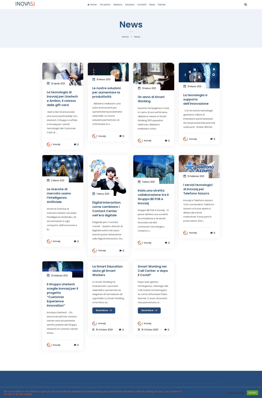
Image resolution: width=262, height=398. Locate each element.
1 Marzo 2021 (103, 193)
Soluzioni (129, 4)
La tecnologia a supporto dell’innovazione (196, 99)
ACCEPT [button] (252, 392)
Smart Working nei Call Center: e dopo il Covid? (153, 270)
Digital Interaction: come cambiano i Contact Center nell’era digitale (106, 208)
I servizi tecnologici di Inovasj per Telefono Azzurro (198, 189)
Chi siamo (105, 4)
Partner (162, 4)
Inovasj (56, 144)
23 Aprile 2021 (58, 83)
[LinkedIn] (171, 5)
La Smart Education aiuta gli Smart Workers (107, 270)
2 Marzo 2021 (57, 180)
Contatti (141, 4)
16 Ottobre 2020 (104, 329)
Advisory (117, 4)
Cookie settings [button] (236, 392)
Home (93, 4)
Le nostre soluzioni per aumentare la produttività (106, 92)
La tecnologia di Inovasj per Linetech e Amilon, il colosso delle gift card (62, 98)
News (152, 4)
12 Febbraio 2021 (196, 176)
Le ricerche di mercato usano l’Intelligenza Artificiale (59, 195)
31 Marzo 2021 (103, 79)
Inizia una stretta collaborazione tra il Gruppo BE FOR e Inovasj (153, 196)
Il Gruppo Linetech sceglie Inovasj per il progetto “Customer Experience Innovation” (62, 295)
